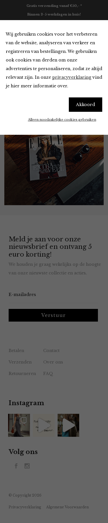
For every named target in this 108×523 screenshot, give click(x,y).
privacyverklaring (71, 77)
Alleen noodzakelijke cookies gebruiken (62, 120)
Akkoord (85, 104)
